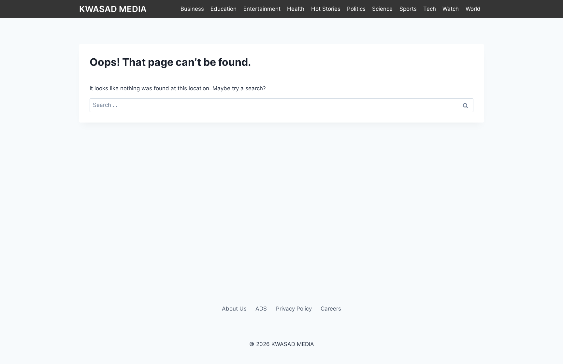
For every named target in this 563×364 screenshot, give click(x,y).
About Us (234, 308)
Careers (331, 308)
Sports (408, 9)
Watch (450, 9)
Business (192, 9)
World (473, 9)
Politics (356, 9)
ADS (261, 308)
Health (295, 9)
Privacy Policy (294, 308)
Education (223, 9)
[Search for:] (281, 105)
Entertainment (262, 9)
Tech (429, 9)
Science (382, 9)
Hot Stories (325, 9)
